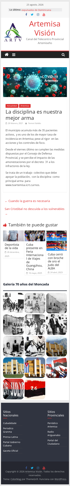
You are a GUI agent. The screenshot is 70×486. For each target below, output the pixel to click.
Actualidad (12, 105)
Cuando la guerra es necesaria (27, 201)
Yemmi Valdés (34, 123)
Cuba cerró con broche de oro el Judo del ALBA (55, 261)
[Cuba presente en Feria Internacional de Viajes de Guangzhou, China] (35, 232)
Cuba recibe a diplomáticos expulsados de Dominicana (36, 10)
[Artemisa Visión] (6, 54)
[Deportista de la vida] (13, 232)
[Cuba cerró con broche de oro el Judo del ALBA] (56, 232)
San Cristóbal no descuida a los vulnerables (34, 211)
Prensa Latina (10, 436)
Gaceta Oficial (10, 450)
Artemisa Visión (45, 27)
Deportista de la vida (12, 246)
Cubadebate (9, 423)
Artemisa (25, 105)
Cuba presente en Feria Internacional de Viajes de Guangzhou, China (34, 257)
